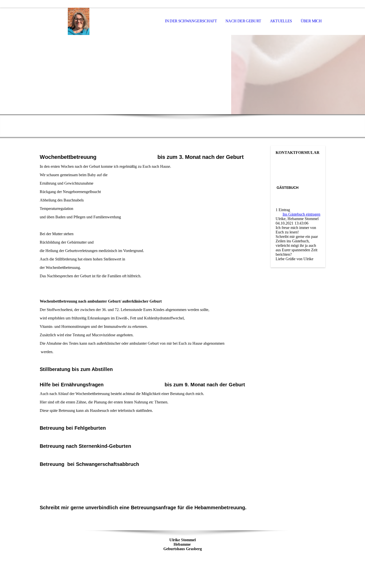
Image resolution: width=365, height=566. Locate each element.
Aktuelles (281, 21)
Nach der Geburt (243, 21)
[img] (64, 21)
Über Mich (311, 21)
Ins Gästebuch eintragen (301, 214)
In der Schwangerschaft (191, 21)
